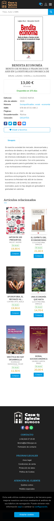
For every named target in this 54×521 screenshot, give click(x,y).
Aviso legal (27, 460)
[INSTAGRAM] (27, 428)
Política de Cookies (27, 472)
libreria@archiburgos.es (27, 443)
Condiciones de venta (27, 464)
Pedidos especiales (27, 489)
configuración (41, 506)
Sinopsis (11, 140)
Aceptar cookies (26, 514)
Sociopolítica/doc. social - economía (35, 104)
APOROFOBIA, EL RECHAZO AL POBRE (15, 297)
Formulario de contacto (27, 447)
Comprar (15, 253)
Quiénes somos (27, 485)
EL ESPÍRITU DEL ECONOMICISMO (38, 238)
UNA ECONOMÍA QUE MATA (38, 298)
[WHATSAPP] (31, 428)
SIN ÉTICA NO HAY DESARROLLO (15, 358)
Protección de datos (27, 468)
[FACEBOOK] (23, 428)
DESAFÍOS (24, 118)
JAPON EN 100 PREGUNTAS (15, 238)
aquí (20, 506)
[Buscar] (51, 12)
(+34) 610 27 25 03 (27, 439)
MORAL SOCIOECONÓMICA (38, 357)
